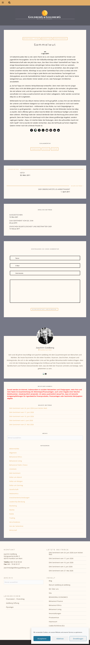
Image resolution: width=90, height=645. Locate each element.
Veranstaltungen (55, 613)
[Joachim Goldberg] (45, 15)
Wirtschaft (13, 530)
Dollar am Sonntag (16, 485)
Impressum (53, 622)
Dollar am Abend (15, 477)
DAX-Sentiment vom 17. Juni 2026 (21, 412)
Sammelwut (46, 149)
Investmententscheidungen (19, 498)
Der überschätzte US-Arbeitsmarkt (54, 189)
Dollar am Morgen (16, 481)
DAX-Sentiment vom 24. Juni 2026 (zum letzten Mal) (28, 408)
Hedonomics (13, 493)
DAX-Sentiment (14, 473)
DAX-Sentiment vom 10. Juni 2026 (21, 416)
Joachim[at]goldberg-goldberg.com (16, 568)
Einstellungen (78, 639)
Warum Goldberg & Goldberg (59, 585)
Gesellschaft (13, 489)
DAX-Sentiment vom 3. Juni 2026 (21, 420)
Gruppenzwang (35, 149)
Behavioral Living (31, 38)
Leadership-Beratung (17, 502)
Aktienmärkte (14, 449)
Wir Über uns (54, 589)
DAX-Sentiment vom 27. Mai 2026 (21, 424)
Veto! (22, 173)
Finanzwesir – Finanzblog (15, 599)
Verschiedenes (60, 38)
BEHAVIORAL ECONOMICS (58, 597)
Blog (50, 581)
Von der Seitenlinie (16, 526)
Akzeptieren (41, 639)
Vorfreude (54, 149)
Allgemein (13, 453)
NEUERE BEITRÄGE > (77, 186)
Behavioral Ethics (15, 457)
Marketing (46, 38)
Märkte (11, 510)
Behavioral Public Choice (18, 465)
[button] (31, 130)
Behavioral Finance (56, 601)
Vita (50, 593)
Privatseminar (54, 617)
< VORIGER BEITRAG (13, 169)
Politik (11, 514)
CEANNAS (12, 469)
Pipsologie (10, 607)
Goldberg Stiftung (12, 603)
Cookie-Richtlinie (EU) (56, 626)
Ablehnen (60, 639)
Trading (12, 518)
